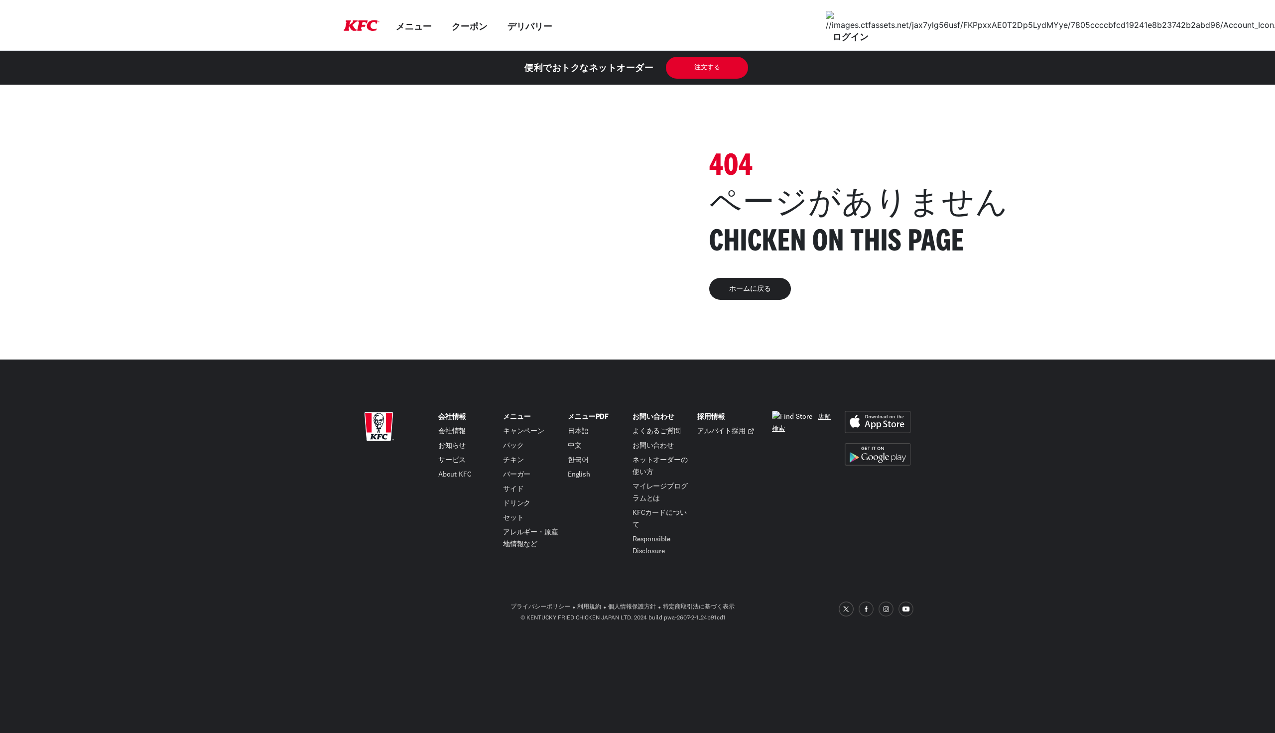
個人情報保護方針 (632, 607)
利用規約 (589, 607)
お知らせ (452, 445)
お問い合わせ (653, 445)
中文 (575, 445)
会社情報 (452, 431)
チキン (513, 460)
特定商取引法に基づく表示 (699, 607)
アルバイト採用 (721, 431)
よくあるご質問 (657, 431)
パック (513, 445)
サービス (452, 460)
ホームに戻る (750, 288)
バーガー (517, 474)
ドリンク (517, 503)
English (579, 474)
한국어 (578, 460)
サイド (513, 489)
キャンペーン (523, 431)
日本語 (578, 431)
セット (513, 517)
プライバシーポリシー (540, 607)
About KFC (455, 474)
